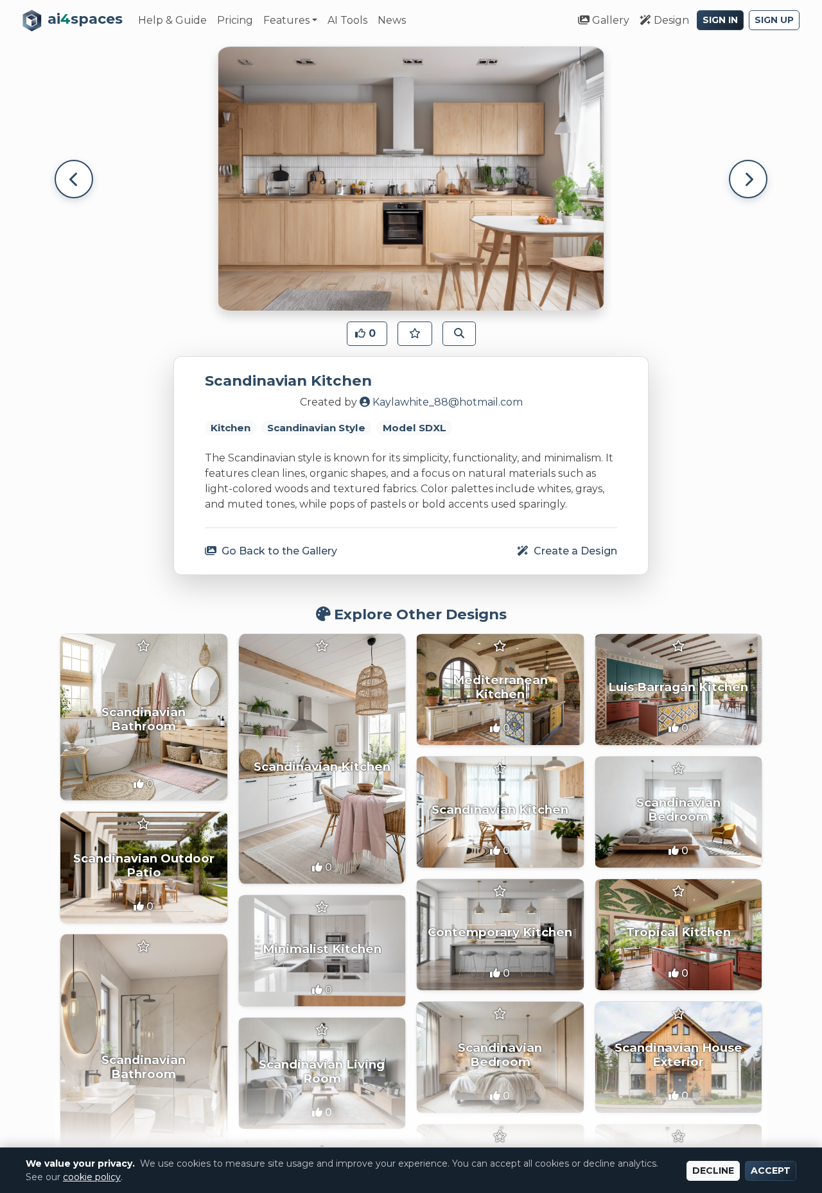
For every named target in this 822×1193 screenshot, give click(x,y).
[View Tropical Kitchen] (678, 934)
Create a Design (574, 551)
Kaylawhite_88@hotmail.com (447, 402)
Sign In (720, 20)
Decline (713, 1170)
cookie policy (92, 1177)
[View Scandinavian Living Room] (322, 1073)
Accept (771, 1170)
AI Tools (347, 20)
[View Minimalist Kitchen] (322, 950)
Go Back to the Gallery (278, 551)
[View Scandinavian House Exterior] (678, 1057)
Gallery (609, 20)
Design (670, 20)
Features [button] (286, 20)
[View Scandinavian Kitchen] (322, 759)
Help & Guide (172, 20)
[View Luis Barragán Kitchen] (678, 689)
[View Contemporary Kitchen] (500, 934)
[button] (367, 334)
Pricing (235, 20)
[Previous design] (74, 179)
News (392, 20)
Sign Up (774, 20)
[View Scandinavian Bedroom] (678, 812)
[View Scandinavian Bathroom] (143, 717)
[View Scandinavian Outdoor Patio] (143, 867)
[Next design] (748, 179)
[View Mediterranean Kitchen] (500, 689)
